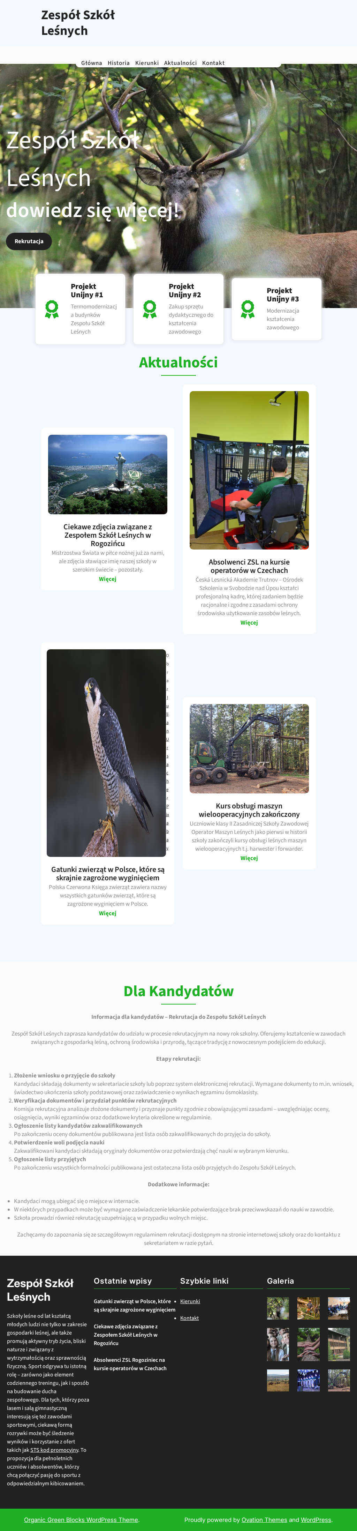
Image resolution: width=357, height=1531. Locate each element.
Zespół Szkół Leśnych (78, 23)
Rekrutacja (29, 241)
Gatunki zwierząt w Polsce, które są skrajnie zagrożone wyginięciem (134, 1306)
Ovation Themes (264, 1519)
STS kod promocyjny (54, 1450)
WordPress (316, 1519)
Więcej (107, 579)
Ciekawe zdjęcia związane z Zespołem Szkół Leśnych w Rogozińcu (126, 1335)
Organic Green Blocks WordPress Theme (81, 1519)
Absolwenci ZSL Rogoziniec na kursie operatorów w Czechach (130, 1364)
